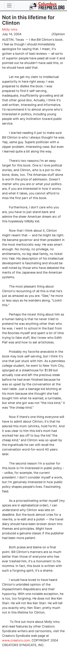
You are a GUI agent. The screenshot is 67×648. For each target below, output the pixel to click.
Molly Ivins (9, 29)
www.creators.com (16, 640)
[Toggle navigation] (9, 5)
